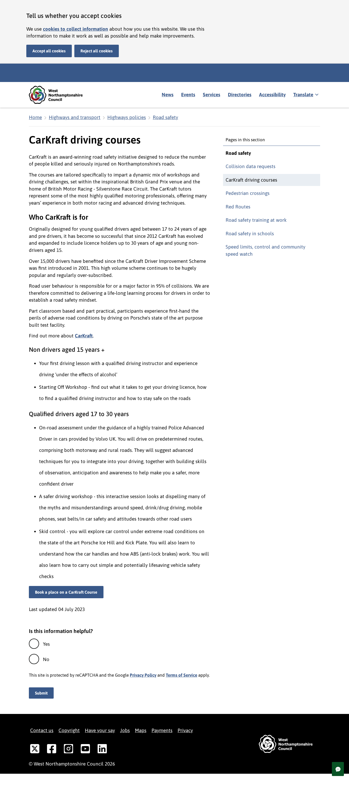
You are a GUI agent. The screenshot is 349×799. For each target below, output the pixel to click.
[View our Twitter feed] (35, 750)
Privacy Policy (143, 675)
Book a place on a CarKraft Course (66, 592)
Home (35, 117)
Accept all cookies (49, 51)
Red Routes (238, 206)
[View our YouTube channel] (85, 750)
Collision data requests (250, 166)
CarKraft (84, 335)
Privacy (185, 730)
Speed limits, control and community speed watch (265, 250)
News (167, 94)
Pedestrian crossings (248, 193)
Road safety (165, 117)
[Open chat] (338, 769)
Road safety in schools (250, 233)
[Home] (59, 95)
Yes (46, 644)
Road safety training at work (256, 220)
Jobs (125, 730)
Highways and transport (74, 117)
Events (188, 94)
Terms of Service (181, 675)
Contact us (41, 730)
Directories (239, 94)
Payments (162, 730)
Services (211, 94)
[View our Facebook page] (51, 750)
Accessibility (272, 94)
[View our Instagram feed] (68, 750)
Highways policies (126, 117)
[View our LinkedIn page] (102, 750)
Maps (140, 730)
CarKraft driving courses (251, 180)
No (46, 659)
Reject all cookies (96, 51)
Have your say (100, 730)
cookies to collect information (75, 29)
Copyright (69, 730)
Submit (41, 693)
